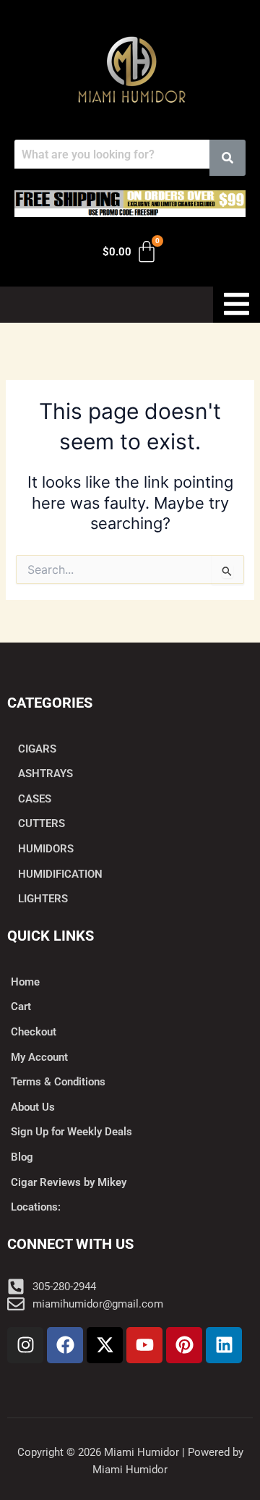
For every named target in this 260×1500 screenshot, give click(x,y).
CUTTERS (41, 823)
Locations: (36, 1206)
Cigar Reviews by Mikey (68, 1182)
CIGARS (37, 748)
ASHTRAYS (45, 773)
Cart (21, 1006)
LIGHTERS (43, 898)
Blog (22, 1157)
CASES (34, 798)
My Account (39, 1057)
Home (25, 981)
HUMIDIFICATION (60, 874)
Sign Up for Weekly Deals (71, 1131)
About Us (33, 1107)
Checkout (33, 1031)
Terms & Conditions (58, 1081)
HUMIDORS (46, 848)
